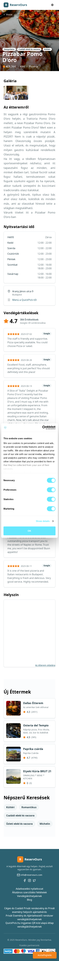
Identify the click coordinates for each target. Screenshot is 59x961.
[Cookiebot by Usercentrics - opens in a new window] (42, 428)
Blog (29, 899)
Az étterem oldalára (45, 665)
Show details (43, 521)
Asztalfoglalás (45, 955)
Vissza (9, 14)
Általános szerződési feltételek (29, 892)
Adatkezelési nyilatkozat (29, 888)
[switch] (51, 489)
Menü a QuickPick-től (24, 300)
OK (29, 530)
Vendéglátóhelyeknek (29, 896)
